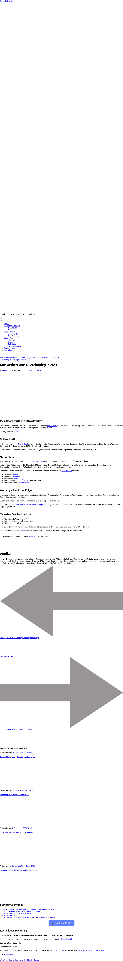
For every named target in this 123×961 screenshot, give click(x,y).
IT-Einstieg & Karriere (12, 326)
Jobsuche (11, 330)
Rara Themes (59, 950)
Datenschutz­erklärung (95, 950)
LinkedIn (23, 531)
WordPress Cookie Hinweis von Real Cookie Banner (19, 960)
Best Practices (13, 336)
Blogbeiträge (19, 479)
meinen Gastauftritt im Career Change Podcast (31, 505)
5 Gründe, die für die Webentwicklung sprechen (18, 870)
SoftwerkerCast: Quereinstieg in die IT (18, 913)
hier (16, 432)
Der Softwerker (24, 481)
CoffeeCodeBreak (65, 939)
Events (15, 475)
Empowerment (9, 348)
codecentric (32, 536)
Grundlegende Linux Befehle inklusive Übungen (22, 911)
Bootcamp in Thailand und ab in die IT (14, 795)
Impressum (8, 954)
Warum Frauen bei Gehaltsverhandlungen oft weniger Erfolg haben (29, 909)
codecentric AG (38, 461)
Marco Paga (52, 426)
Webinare (16, 477)
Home (6, 324)
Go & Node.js (12, 344)
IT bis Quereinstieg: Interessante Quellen (16, 832)
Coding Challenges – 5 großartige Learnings (17, 757)
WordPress (81, 950)
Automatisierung (14, 346)
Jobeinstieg (12, 328)
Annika (5, 370)
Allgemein (11, 340)
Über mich (8, 350)
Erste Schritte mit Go (12, 915)
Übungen (11, 342)
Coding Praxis (9, 338)
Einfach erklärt (13, 334)
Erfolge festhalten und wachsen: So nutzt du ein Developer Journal (29, 917)
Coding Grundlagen (11, 332)
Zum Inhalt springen (7, 1)
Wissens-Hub (67, 471)
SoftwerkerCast (21, 444)
